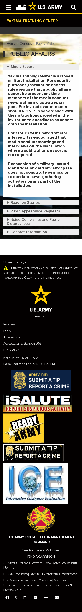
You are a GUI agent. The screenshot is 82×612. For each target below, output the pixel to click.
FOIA (7, 331)
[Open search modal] (73, 6)
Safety (9, 568)
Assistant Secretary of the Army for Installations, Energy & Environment (37, 585)
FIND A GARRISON (41, 557)
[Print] (46, 598)
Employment (11, 324)
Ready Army (11, 350)
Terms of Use (12, 337)
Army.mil (41, 316)
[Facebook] (7, 598)
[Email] (57, 598)
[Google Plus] (35, 598)
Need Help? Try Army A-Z (20, 358)
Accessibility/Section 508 (22, 343)
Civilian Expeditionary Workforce (53, 574)
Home (11, 44)
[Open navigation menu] (8, 6)
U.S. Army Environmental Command (27, 580)
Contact (26, 44)
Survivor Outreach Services (22, 563)
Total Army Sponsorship (60, 563)
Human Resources (15, 574)
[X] (16, 598)
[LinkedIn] (24, 598)
